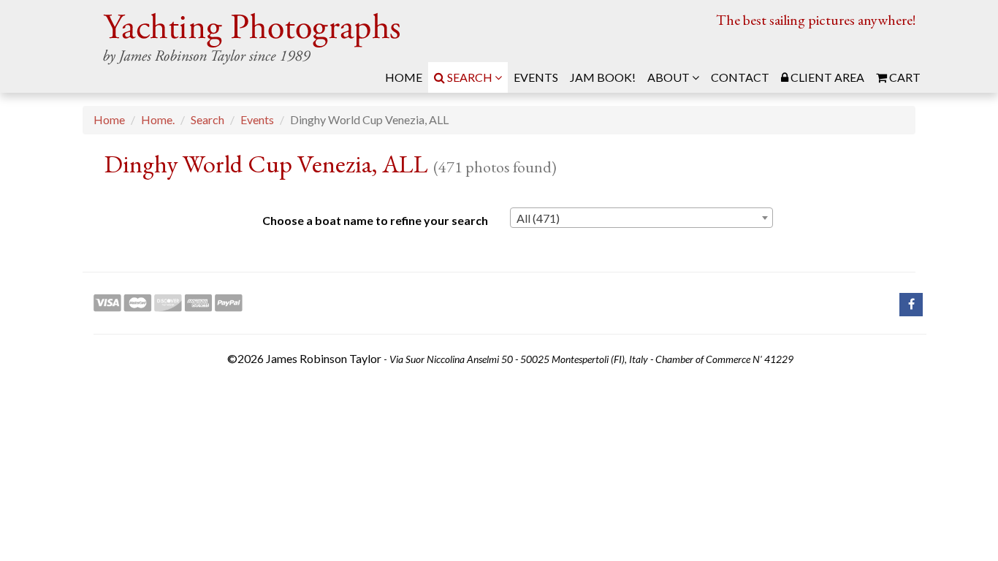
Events (257, 119)
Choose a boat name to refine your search (375, 220)
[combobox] (641, 217)
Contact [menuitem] (740, 77)
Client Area (826, 77)
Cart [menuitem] (904, 77)
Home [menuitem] (403, 77)
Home (109, 119)
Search (470, 77)
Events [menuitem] (536, 77)
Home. (158, 119)
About (669, 77)
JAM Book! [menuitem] (603, 77)
